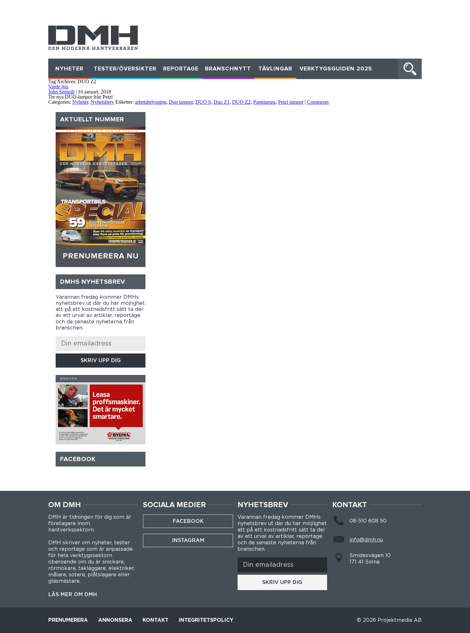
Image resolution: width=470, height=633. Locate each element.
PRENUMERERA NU (101, 256)
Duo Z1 (222, 102)
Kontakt (155, 620)
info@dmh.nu (366, 539)
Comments (318, 102)
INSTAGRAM (188, 540)
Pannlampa (264, 102)
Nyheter (69, 69)
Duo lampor (181, 102)
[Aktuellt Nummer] (100, 186)
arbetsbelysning (150, 102)
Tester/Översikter (125, 69)
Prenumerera (68, 620)
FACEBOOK (188, 521)
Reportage (181, 69)
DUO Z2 (241, 102)
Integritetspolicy (206, 620)
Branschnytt (228, 69)
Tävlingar (275, 69)
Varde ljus (58, 86)
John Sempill (61, 91)
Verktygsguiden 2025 (336, 69)
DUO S (203, 102)
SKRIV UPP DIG (101, 360)
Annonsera (115, 620)
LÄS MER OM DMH (72, 594)
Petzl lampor (290, 102)
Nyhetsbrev (102, 102)
